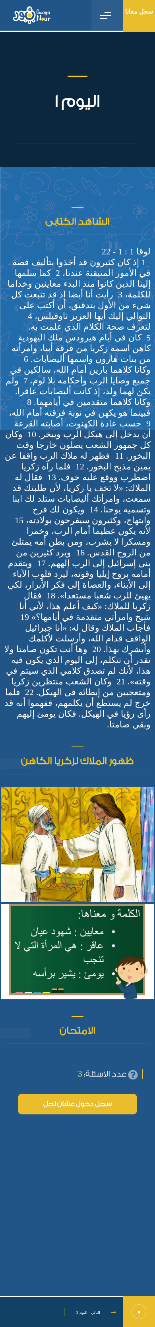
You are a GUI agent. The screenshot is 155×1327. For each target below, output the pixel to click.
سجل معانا (139, 11)
